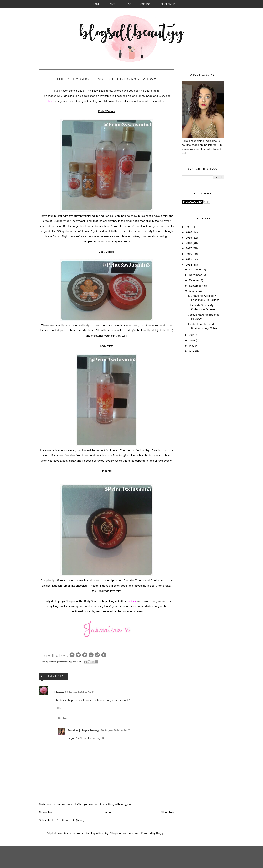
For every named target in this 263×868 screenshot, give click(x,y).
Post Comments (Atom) (70, 820)
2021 (189, 226)
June (192, 340)
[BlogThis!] (89, 662)
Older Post (167, 812)
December (196, 269)
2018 (189, 243)
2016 (189, 253)
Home (107, 812)
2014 (189, 264)
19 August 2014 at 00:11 (80, 692)
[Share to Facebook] (96, 662)
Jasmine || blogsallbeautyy (61, 662)
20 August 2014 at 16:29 (116, 730)
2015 (189, 259)
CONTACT (145, 4)
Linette (59, 692)
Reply (57, 707)
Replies (62, 718)
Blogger (160, 833)
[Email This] (85, 662)
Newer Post (46, 812)
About (113, 4)
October (194, 280)
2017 (189, 248)
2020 (189, 232)
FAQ (129, 4)
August (193, 291)
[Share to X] (93, 662)
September (196, 285)
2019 (189, 237)
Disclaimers (168, 4)
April (192, 351)
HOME (96, 4)
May (192, 345)
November (196, 274)
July (192, 334)
